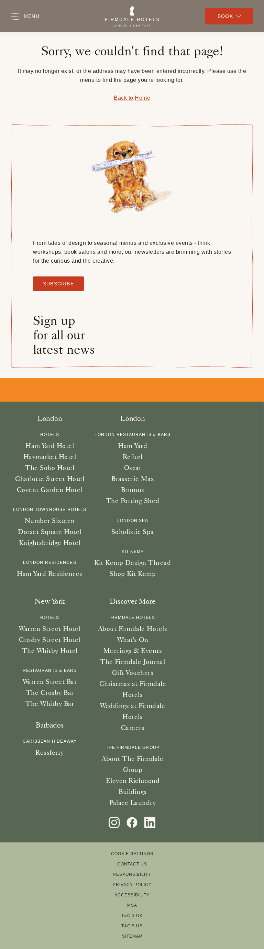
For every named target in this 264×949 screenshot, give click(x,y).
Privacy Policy (132, 884)
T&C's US (132, 926)
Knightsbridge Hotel (50, 542)
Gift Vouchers (133, 672)
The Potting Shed (133, 501)
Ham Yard (132, 445)
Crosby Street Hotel (49, 639)
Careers (133, 727)
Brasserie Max (132, 478)
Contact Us (132, 864)
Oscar (133, 467)
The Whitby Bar (49, 703)
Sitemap (132, 936)
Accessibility (132, 895)
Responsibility (132, 874)
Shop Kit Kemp (133, 573)
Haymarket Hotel (49, 456)
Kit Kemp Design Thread (132, 562)
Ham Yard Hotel (49, 445)
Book (225, 16)
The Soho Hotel (49, 467)
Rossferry (49, 752)
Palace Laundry (132, 802)
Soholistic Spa (132, 531)
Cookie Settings (132, 853)
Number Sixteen (50, 520)
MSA (132, 905)
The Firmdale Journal (132, 661)
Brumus (132, 490)
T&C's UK (132, 915)
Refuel (133, 456)
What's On (132, 639)
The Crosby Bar (50, 692)
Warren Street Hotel (49, 628)
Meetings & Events (132, 650)
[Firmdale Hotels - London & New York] (132, 16)
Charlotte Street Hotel (49, 478)
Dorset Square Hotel (49, 531)
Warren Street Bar (50, 681)
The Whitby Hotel (50, 650)
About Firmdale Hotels (132, 628)
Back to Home (132, 98)
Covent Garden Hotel (50, 490)
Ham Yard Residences (49, 573)
